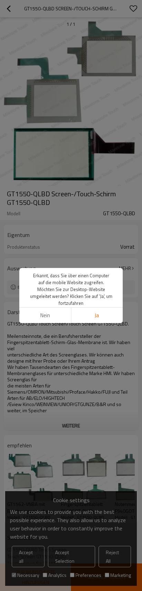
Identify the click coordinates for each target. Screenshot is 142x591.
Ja (97, 315)
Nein (45, 315)
